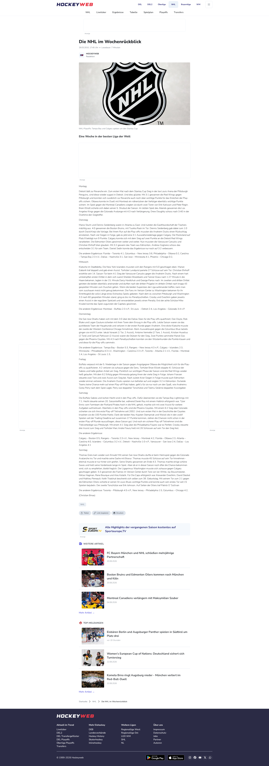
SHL (123, 739)
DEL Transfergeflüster (68, 736)
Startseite (83, 701)
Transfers (179, 12)
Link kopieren (102, 513)
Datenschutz (159, 732)
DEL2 (59, 732)
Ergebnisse (118, 12)
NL (122, 742)
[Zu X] (205, 757)
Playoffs (163, 12)
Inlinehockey (95, 742)
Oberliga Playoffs (65, 742)
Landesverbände (97, 732)
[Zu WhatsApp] (210, 757)
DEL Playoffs (63, 739)
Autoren (157, 742)
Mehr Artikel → (87, 612)
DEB (91, 729)
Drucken (119, 513)
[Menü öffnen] (208, 4)
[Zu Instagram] (190, 757)
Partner (157, 739)
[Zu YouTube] (200, 757)
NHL (88, 12)
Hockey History (96, 736)
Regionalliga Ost (129, 732)
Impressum (159, 729)
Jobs (155, 736)
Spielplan (148, 12)
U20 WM (126, 736)
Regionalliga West (130, 729)
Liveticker (101, 12)
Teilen (86, 513)
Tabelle (133, 12)
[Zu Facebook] (195, 757)
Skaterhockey (96, 739)
